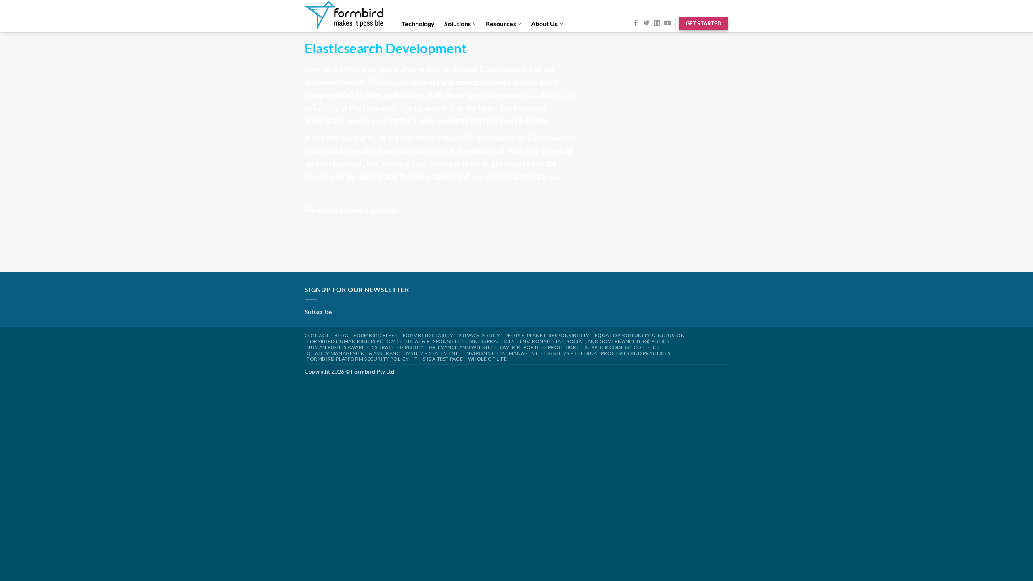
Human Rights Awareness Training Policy (365, 347)
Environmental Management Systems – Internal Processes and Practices (566, 353)
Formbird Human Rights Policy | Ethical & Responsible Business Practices (410, 341)
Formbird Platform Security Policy (358, 359)
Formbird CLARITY (428, 335)
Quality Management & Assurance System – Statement (382, 353)
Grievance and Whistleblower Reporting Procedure (504, 347)
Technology (418, 23)
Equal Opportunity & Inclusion (640, 335)
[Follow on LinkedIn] (657, 23)
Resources (501, 23)
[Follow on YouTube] (667, 23)
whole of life (487, 359)
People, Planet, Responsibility (547, 335)
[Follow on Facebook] (636, 23)
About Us (544, 23)
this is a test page (438, 359)
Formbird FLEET (375, 335)
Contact (317, 335)
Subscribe (318, 312)
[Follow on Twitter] (646, 23)
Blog (341, 335)
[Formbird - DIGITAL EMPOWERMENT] (345, 16)
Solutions (457, 23)
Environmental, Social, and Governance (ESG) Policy (595, 341)
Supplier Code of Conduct (622, 347)
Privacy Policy (479, 335)
